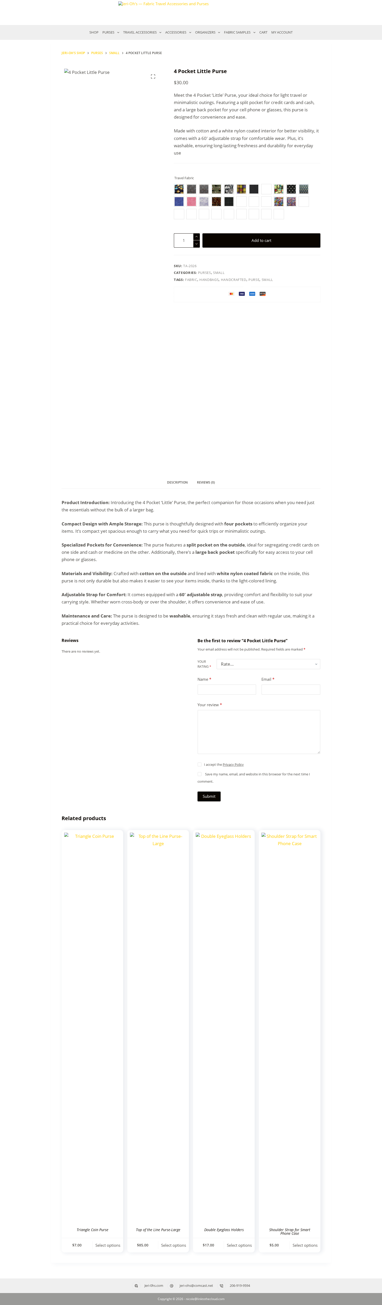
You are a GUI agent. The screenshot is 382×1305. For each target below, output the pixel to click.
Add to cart (261, 240)
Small (219, 272)
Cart (263, 32)
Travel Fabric (184, 178)
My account (282, 32)
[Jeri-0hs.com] (136, 1286)
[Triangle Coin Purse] (92, 1027)
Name (204, 679)
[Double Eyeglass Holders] (224, 1027)
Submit (209, 796)
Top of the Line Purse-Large (158, 1229)
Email (267, 679)
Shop (93, 32)
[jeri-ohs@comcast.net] (171, 1286)
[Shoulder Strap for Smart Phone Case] (289, 1027)
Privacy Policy (233, 764)
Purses (204, 272)
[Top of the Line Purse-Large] (158, 1027)
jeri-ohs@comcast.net (196, 1285)
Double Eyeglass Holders (224, 1229)
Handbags (209, 279)
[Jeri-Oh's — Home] (191, 12)
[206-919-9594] (221, 1286)
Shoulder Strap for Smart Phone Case (289, 1231)
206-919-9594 (240, 1285)
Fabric (191, 279)
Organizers (205, 32)
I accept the (224, 764)
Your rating (204, 664)
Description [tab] (177, 482)
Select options (107, 1245)
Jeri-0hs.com (153, 1285)
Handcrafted (233, 279)
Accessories (175, 32)
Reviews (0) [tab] (206, 482)
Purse (253, 279)
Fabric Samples (237, 32)
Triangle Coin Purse (92, 1229)
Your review (209, 704)
